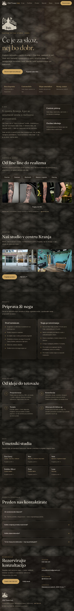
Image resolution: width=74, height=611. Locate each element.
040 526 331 (46, 562)
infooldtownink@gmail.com (51, 570)
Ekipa (50, 3)
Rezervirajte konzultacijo (12, 71)
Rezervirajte (66, 3)
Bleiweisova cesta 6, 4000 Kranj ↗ (53, 587)
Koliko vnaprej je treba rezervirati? (16, 525)
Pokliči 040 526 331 (10, 581)
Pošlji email (26, 581)
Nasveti (44, 3)
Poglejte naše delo (32, 72)
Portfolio (29, 3)
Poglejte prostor (9, 277)
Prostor (37, 3)
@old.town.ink (45, 211)
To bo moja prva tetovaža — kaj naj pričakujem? (20, 542)
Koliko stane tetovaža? (12, 533)
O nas (22, 3)
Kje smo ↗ (23, 277)
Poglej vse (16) (37, 207)
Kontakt (57, 3)
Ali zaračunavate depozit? (13, 512)
